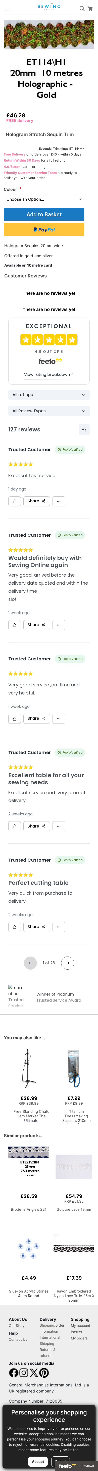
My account (80, 1325)
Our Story (17, 1325)
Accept (38, 1461)
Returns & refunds (48, 1352)
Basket (76, 1332)
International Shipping (50, 1340)
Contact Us (18, 1339)
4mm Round (29, 1293)
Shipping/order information (52, 1328)
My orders (79, 1338)
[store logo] (49, 6)
